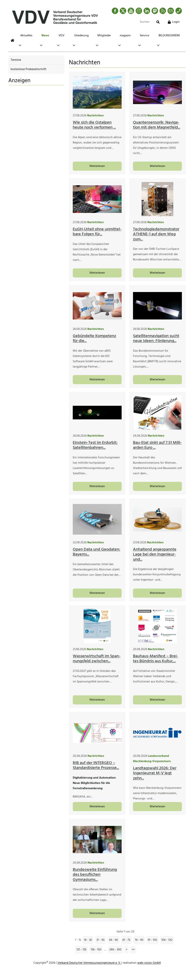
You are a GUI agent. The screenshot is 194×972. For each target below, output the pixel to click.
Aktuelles (26, 35)
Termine (16, 60)
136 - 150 (96, 949)
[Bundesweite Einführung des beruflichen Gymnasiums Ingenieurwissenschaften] (97, 839)
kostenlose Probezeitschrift (28, 69)
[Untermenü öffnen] (20, 45)
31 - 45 (100, 940)
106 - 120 (166, 940)
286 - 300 (115, 949)
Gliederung (81, 35)
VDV (61, 35)
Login (176, 21)
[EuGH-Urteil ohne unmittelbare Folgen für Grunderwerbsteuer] (97, 199)
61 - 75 (126, 940)
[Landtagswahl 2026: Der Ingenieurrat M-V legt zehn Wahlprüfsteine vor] (157, 733)
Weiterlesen (97, 166)
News (45, 35)
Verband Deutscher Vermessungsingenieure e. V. (89, 962)
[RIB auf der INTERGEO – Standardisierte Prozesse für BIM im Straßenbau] (97, 733)
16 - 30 (88, 940)
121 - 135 (81, 949)
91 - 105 (152, 940)
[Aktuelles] (12, 40)
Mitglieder (104, 35)
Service (144, 35)
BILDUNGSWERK (169, 35)
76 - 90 (139, 940)
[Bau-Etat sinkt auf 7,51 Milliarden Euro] (157, 413)
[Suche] (158, 22)
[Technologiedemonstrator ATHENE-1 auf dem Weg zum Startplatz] (157, 199)
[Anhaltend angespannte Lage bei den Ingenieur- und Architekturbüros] (157, 519)
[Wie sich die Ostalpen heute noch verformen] (97, 92)
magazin (125, 35)
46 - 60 (113, 940)
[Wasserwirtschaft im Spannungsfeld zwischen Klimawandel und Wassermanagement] (97, 626)
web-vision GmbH (149, 962)
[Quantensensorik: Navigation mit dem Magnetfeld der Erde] (157, 92)
